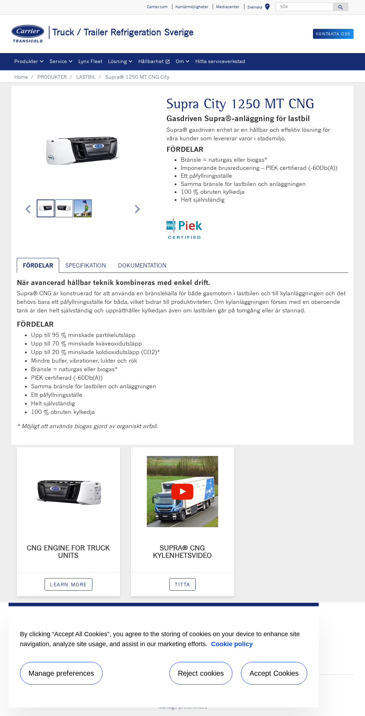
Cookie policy (232, 644)
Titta (182, 584)
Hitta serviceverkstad (220, 61)
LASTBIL (86, 77)
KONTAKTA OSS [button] (333, 33)
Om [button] (180, 61)
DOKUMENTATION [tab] (142, 265)
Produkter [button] (26, 61)
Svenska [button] (260, 8)
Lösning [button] (117, 61)
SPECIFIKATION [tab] (85, 265)
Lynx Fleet (90, 61)
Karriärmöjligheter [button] (191, 6)
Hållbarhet (155, 62)
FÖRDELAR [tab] (38, 265)
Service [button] (58, 61)
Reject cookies (201, 673)
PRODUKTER (52, 77)
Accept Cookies (274, 673)
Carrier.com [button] (157, 6)
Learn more (68, 584)
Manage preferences (61, 673)
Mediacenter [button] (227, 6)
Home (21, 77)
